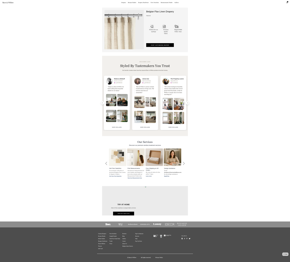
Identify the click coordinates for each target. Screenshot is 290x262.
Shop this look (117, 127)
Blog (123, 236)
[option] (117, 103)
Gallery (177, 2)
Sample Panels (113, 236)
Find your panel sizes (115, 238)
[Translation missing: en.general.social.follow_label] (182, 238)
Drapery (123, 2)
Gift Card (100, 248)
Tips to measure (139, 233)
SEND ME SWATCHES (124, 213)
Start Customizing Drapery (160, 45)
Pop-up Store (138, 241)
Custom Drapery (102, 233)
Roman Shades (132, 2)
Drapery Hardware (143, 2)
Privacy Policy (159, 257)
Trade (111, 241)
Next (187, 103)
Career (124, 241)
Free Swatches (155, 2)
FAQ (136, 238)
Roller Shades (101, 238)
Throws (100, 246)
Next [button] (184, 163)
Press (111, 243)
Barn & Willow (132, 257)
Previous (102, 103)
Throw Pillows (101, 243)
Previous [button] (106, 163)
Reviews (124, 233)
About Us (124, 243)
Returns (137, 236)
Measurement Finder (167, 2)
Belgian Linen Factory (127, 246)
